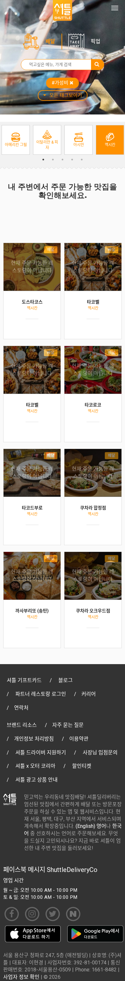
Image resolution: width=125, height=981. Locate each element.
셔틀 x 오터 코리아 (35, 766)
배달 (50, 41)
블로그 (65, 680)
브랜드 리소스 (22, 725)
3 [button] (62, 159)
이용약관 (78, 739)
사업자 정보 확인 (21, 977)
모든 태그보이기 (65, 95)
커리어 (88, 694)
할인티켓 (81, 766)
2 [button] (53, 159)
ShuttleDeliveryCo (72, 870)
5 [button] (82, 159)
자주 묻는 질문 (68, 725)
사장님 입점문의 (100, 752)
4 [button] (72, 159)
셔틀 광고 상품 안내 (36, 780)
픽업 (95, 41)
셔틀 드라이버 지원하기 (40, 752)
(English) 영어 (91, 826)
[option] (16, 140)
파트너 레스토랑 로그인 (40, 694)
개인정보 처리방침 (34, 739)
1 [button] (43, 159)
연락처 (21, 708)
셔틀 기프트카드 (24, 680)
